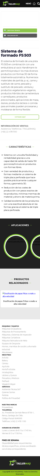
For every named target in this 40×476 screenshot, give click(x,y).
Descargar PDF (12, 35)
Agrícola (5, 366)
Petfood (5, 381)
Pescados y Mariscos (10, 378)
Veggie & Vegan (8, 384)
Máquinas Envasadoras (11, 329)
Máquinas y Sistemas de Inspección (16, 335)
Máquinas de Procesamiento (14, 332)
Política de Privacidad (11, 398)
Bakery (5, 360)
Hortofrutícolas (8, 369)
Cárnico (5, 363)
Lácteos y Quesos (9, 375)
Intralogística (7, 372)
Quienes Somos (8, 392)
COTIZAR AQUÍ (20, 117)
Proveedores (7, 407)
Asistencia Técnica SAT (11, 389)
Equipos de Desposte (11, 343)
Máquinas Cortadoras (11, 337)
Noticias (5, 395)
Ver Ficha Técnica (13, 30)
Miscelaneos (7, 352)
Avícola (5, 357)
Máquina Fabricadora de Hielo (14, 340)
